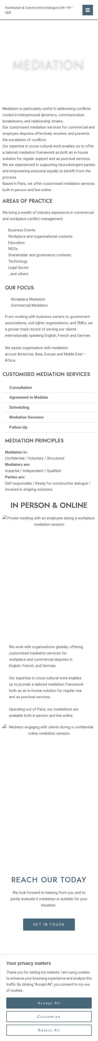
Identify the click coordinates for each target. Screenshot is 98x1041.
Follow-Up (18, 427)
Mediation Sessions (26, 417)
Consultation (20, 388)
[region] (49, 998)
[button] (49, 388)
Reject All (49, 1030)
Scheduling (19, 407)
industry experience (53, 212)
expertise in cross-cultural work (35, 146)
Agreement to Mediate (28, 397)
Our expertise (20, 678)
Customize (49, 1017)
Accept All (49, 1003)
